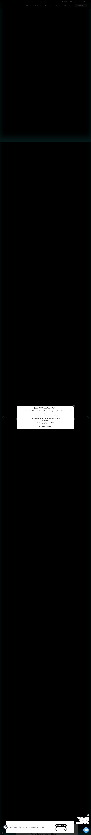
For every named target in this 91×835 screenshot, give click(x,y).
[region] (40, 827)
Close (74, 406)
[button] (5, 827)
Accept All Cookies (61, 825)
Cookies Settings (61, 829)
